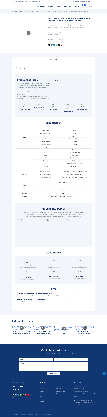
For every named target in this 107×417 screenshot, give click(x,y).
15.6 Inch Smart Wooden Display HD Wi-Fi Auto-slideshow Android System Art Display (64, 334)
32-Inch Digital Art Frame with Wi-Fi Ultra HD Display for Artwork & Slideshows (43, 332)
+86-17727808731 (90, 1)
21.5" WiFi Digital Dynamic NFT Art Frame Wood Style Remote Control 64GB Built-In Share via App (21, 332)
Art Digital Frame (40, 11)
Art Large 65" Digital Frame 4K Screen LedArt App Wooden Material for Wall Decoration (66, 11)
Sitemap (41, 414)
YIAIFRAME (14, 11)
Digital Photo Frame (29, 11)
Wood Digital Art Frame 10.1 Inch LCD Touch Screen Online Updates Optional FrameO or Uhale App (85, 332)
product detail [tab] (53, 59)
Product (21, 11)
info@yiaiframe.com (80, 1)
